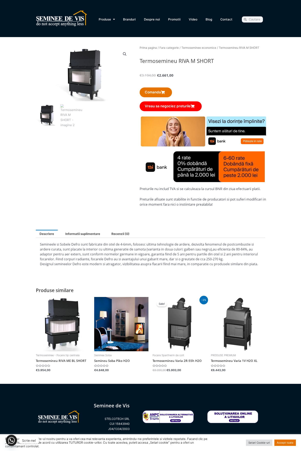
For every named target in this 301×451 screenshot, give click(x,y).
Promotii (174, 19)
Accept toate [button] (285, 442)
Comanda (153, 92)
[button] (124, 54)
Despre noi (152, 19)
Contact (226, 19)
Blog (209, 19)
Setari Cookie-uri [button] (259, 442)
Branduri (129, 19)
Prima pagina (148, 47)
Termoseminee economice (198, 47)
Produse (105, 19)
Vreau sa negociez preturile (168, 106)
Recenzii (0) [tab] (120, 234)
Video (193, 19)
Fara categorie (169, 47)
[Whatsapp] (11, 440)
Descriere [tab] (47, 234)
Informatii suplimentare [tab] (82, 234)
